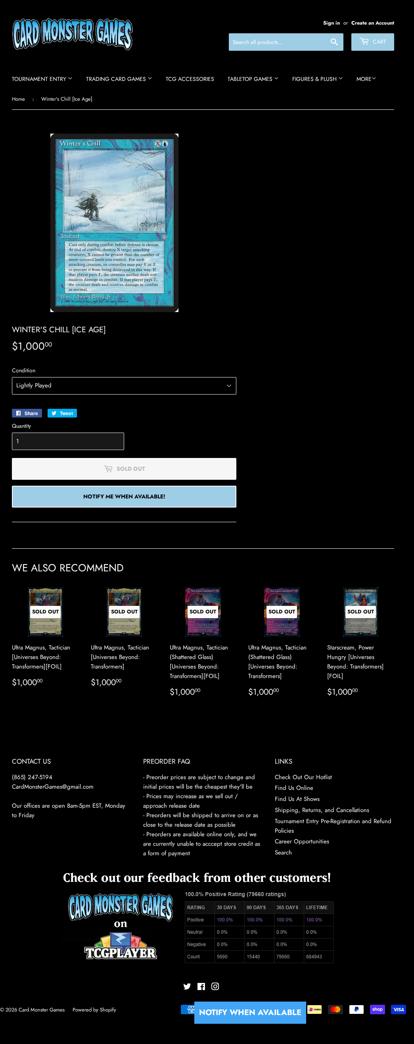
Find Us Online (294, 787)
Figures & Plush (315, 79)
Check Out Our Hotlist (303, 777)
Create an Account (372, 23)
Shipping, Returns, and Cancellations (322, 810)
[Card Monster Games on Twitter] (187, 987)
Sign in (331, 23)
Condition (23, 370)
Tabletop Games (251, 79)
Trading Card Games (117, 79)
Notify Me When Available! (124, 496)
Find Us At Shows (297, 799)
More (364, 79)
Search (283, 852)
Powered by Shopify (94, 1009)
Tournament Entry (40, 79)
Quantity (21, 426)
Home (18, 99)
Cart (378, 42)
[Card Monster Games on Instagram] (215, 987)
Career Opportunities (302, 841)
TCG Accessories (190, 79)
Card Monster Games (42, 1009)
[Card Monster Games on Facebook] (201, 987)
